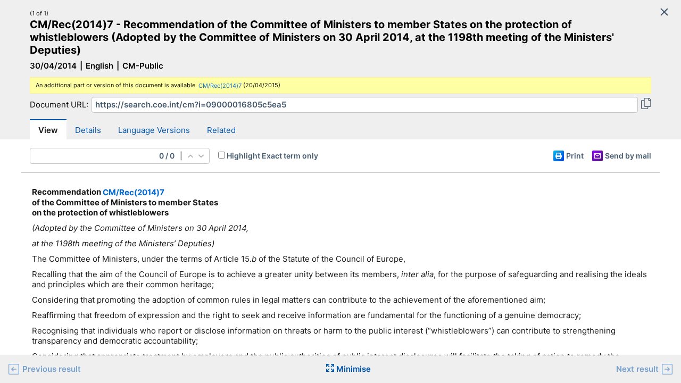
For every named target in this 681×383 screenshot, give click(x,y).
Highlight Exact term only (272, 155)
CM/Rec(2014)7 (220, 85)
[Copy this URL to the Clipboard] (646, 105)
